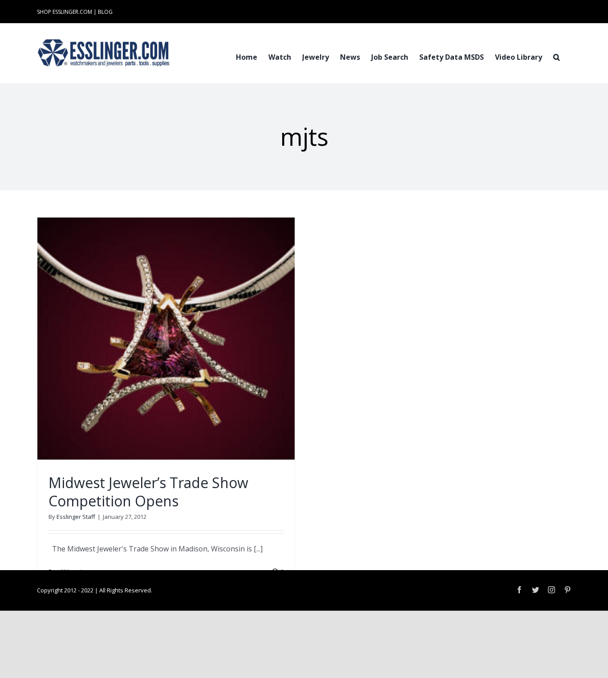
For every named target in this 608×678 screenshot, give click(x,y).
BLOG (105, 12)
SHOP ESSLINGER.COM (64, 12)
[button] (556, 56)
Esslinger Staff (76, 517)
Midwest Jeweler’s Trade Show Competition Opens (148, 492)
